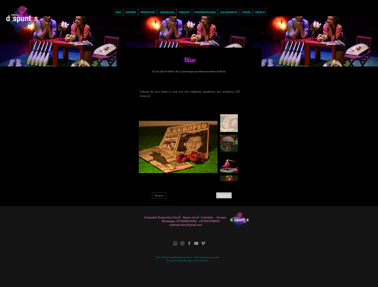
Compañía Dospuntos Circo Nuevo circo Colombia (179, 217)
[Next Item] (212, 147)
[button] (130, 12)
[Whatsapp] (175, 243)
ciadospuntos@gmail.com (185, 224)
